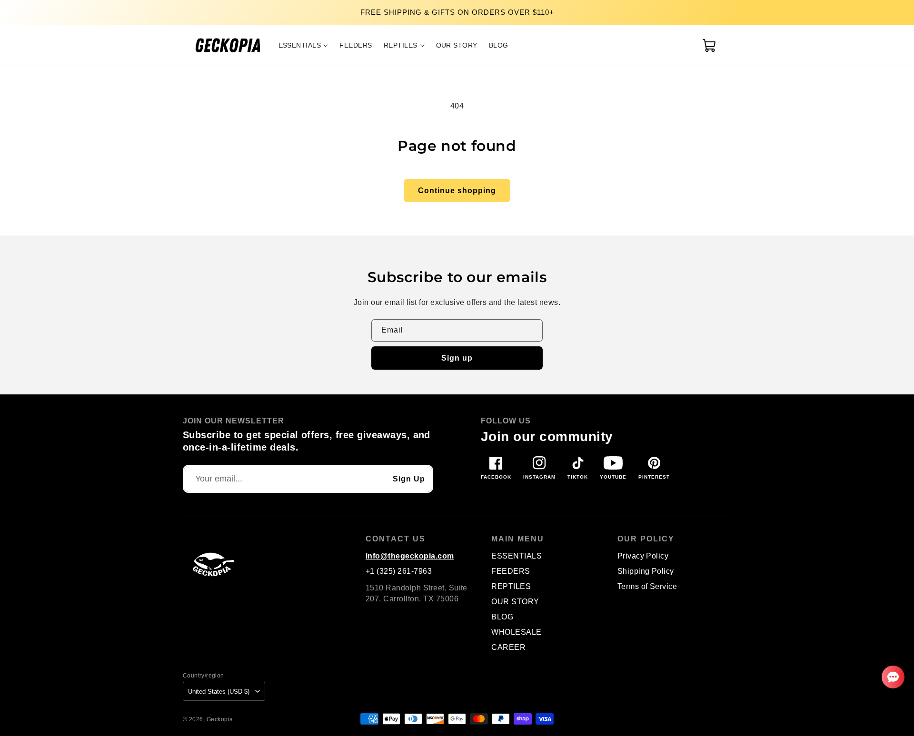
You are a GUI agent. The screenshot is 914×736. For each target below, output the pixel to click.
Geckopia (220, 719)
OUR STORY (515, 602)
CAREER (508, 647)
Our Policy (646, 539)
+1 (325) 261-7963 (399, 571)
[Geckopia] (211, 563)
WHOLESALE (516, 632)
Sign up (457, 358)
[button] (303, 45)
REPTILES (511, 586)
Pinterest (654, 477)
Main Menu (517, 539)
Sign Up (409, 479)
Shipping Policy (645, 571)
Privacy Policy (643, 556)
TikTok (577, 477)
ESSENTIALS (516, 556)
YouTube (613, 477)
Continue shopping (457, 190)
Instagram (539, 477)
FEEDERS (510, 571)
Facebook (496, 477)
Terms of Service (647, 586)
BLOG (502, 617)
